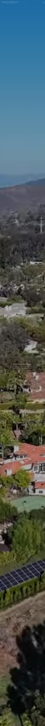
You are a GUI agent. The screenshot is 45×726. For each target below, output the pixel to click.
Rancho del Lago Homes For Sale (22, 368)
